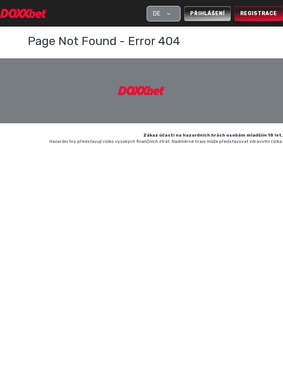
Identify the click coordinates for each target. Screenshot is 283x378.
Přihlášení (207, 13)
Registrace (258, 13)
